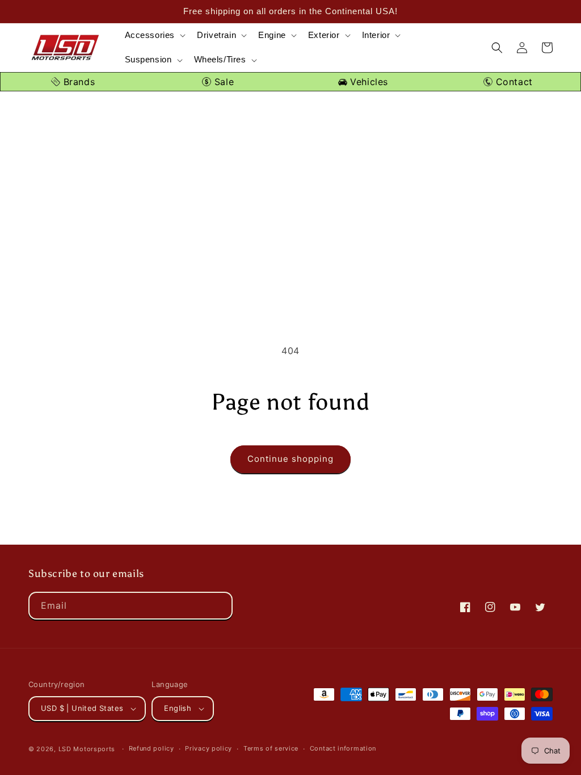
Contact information (343, 748)
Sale (222, 81)
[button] (154, 35)
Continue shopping (290, 458)
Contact (512, 81)
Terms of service (270, 748)
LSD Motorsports (87, 749)
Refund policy (151, 748)
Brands (77, 81)
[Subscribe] (219, 606)
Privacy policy (208, 748)
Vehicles (367, 81)
